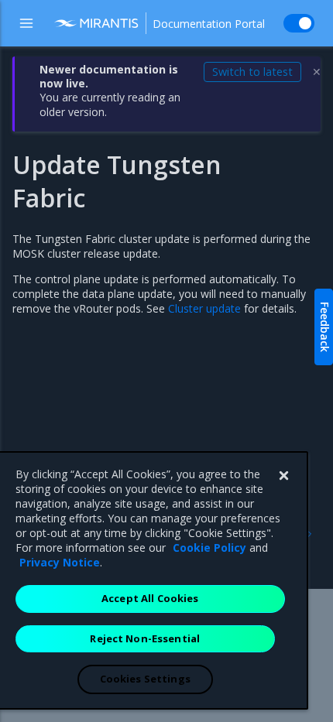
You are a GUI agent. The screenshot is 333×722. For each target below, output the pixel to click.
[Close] (283, 476)
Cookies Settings (145, 679)
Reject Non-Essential (145, 638)
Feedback (325, 327)
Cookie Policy (209, 547)
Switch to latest (252, 71)
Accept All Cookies (149, 598)
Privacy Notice (59, 562)
